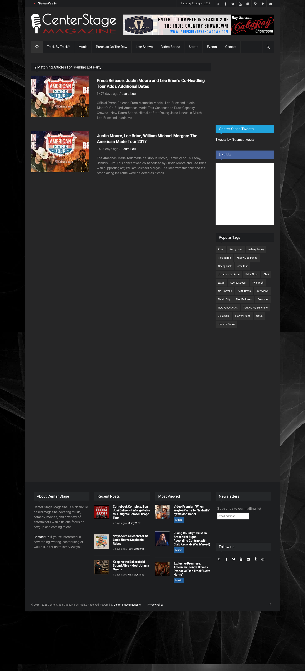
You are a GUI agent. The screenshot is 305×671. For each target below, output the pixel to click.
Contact (230, 47)
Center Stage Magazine (127, 604)
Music (82, 47)
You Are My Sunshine (255, 307)
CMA (266, 274)
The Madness (244, 299)
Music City (224, 299)
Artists (193, 47)
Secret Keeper (238, 282)
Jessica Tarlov (226, 324)
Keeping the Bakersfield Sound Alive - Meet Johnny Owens (131, 565)
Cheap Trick (225, 266)
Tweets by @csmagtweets (235, 140)
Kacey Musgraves (247, 257)
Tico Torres (224, 257)
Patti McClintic (136, 548)
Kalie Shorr (251, 274)
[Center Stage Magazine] (73, 23)
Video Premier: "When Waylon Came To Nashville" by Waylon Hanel (192, 510)
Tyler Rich (258, 282)
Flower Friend (242, 316)
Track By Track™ (58, 47)
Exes (221, 249)
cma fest (242, 266)
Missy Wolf (134, 523)
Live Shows (144, 47)
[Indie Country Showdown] (198, 25)
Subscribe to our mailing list (239, 508)
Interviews (262, 291)
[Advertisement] (247, 89)
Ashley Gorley (256, 249)
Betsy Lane (235, 249)
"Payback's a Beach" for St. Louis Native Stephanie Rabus (71, 3)
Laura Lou (129, 94)
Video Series (170, 47)
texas (221, 282)
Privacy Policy (155, 604)
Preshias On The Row (111, 47)
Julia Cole (223, 316)
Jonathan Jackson (229, 274)
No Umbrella (225, 291)
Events (212, 47)
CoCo (259, 316)
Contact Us (41, 537)
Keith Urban (244, 291)
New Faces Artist (228, 307)
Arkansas (262, 299)
